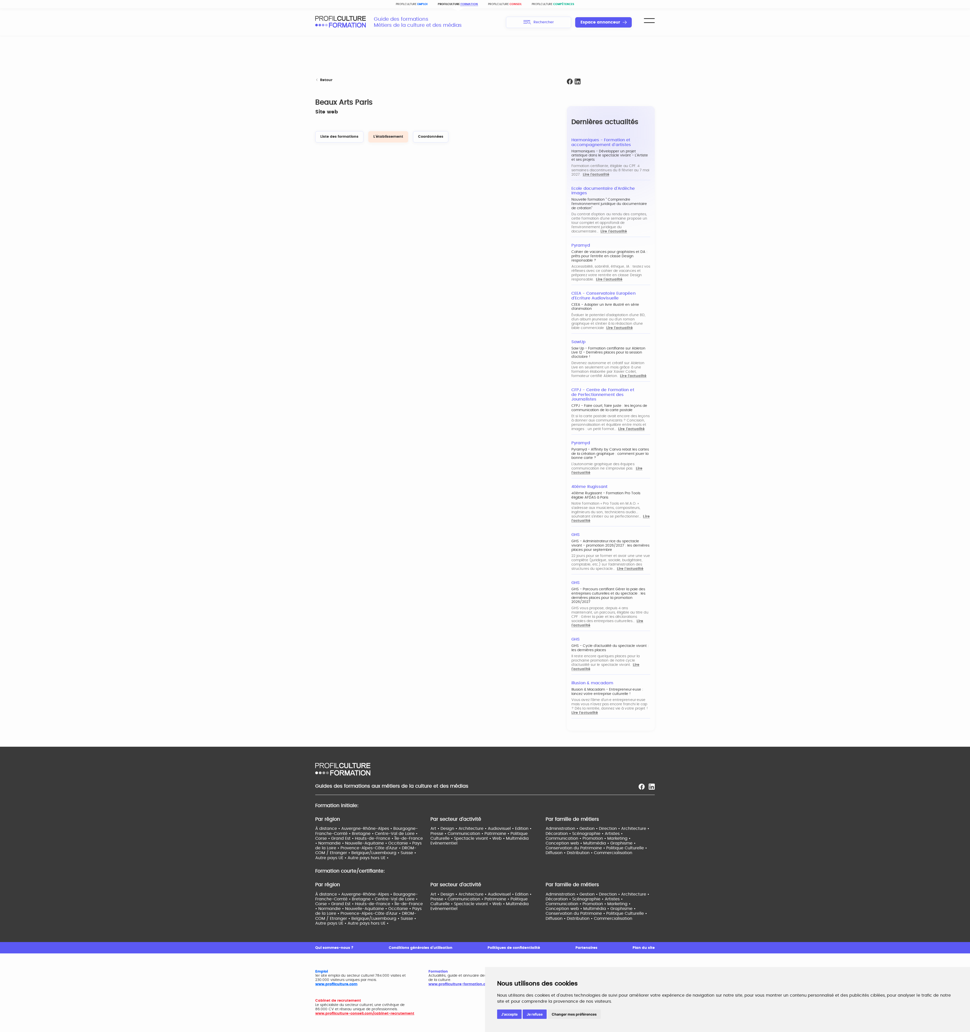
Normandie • (331, 843)
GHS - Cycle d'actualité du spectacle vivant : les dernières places (610, 648)
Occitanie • (400, 843)
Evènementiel (443, 843)
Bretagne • (363, 834)
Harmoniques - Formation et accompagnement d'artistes (601, 142)
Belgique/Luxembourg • (376, 853)
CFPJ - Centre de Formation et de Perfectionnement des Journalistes (602, 394)
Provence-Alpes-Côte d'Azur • (371, 848)
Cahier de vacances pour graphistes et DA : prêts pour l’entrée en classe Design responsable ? (609, 256)
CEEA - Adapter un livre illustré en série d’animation (605, 307)
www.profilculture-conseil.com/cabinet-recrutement (364, 1013)
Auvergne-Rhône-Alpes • (367, 829)
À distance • (328, 829)
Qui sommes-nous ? (334, 948)
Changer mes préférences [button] (574, 1014)
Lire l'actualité (596, 174)
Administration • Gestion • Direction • (583, 829)
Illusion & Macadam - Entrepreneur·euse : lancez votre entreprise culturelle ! (607, 692)
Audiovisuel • (501, 829)
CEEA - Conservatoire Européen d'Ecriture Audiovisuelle (603, 295)
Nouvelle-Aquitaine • (366, 843)
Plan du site (644, 948)
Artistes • (614, 834)
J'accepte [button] (509, 1014)
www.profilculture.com (336, 984)
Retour (326, 80)
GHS (575, 535)
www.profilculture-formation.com (459, 984)
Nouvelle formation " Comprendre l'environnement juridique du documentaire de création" (609, 204)
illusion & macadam (592, 683)
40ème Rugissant (589, 487)
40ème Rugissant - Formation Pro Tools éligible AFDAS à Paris (605, 495)
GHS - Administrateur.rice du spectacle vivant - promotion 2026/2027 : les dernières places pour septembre (610, 546)
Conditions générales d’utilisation (420, 948)
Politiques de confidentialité (514, 948)
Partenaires (586, 948)
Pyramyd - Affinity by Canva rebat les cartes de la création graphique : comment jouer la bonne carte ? (610, 454)
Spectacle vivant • (473, 838)
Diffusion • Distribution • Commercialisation (589, 853)
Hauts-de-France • (375, 838)
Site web (326, 111)
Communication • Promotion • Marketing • (588, 838)
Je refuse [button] (535, 1014)
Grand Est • (343, 838)
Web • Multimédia (510, 838)
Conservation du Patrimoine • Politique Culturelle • (596, 848)
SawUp (578, 342)
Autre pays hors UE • (368, 858)
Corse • (323, 838)
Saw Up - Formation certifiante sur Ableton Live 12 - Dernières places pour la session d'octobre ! (608, 353)
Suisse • (408, 853)
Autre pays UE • (331, 858)
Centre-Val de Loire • (396, 834)
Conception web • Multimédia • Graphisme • (591, 843)
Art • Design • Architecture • (459, 829)
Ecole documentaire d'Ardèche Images (603, 190)
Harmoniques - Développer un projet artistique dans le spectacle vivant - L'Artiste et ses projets (609, 156)
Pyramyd (580, 245)
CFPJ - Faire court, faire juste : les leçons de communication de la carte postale (609, 408)
